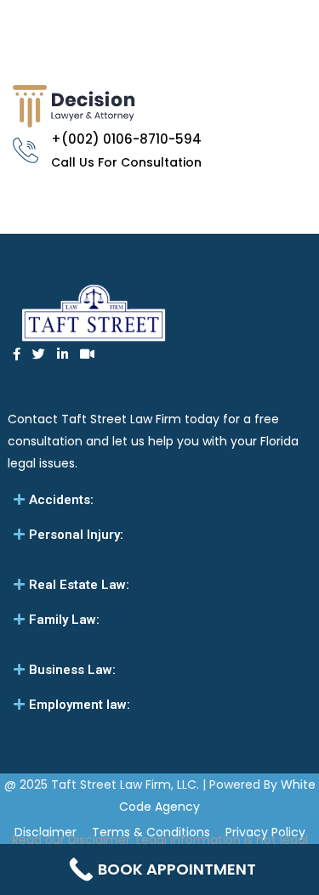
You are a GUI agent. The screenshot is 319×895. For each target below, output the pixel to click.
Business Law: (72, 669)
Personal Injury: (76, 534)
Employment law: (79, 704)
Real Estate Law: (79, 584)
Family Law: (64, 619)
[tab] (159, 500)
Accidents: (61, 499)
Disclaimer (99, 839)
